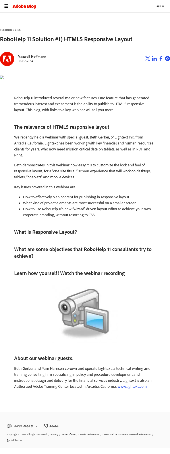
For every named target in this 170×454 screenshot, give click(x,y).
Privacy (54, 434)
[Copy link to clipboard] (167, 59)
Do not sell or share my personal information (126, 434)
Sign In (160, 6)
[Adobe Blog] (91, 6)
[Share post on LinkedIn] (154, 59)
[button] (22, 426)
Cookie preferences (89, 434)
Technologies (10, 29)
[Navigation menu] (6, 6)
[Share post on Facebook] (160, 59)
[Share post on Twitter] (147, 59)
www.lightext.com (132, 386)
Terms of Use (68, 434)
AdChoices (16, 440)
